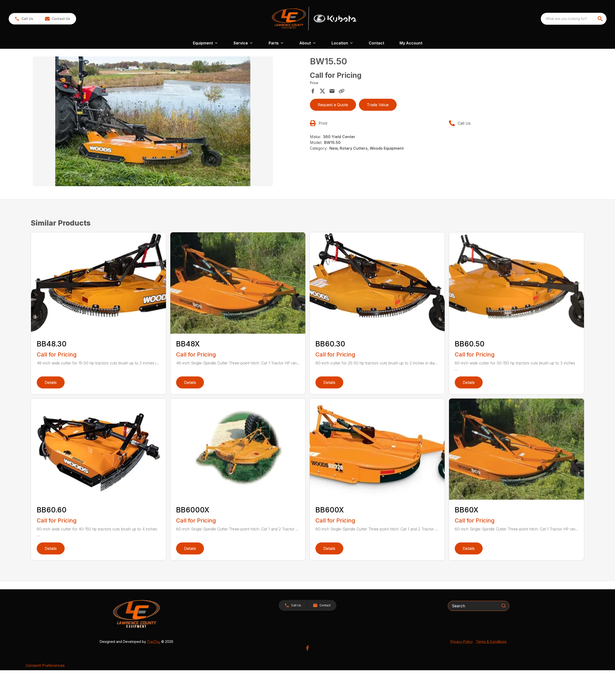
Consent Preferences (45, 665)
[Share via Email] (332, 91)
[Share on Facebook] (313, 91)
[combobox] (573, 19)
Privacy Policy (461, 641)
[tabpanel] (169, 122)
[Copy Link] (341, 91)
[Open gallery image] (153, 121)
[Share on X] (322, 91)
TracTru (153, 641)
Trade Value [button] (378, 104)
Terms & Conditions (491, 641)
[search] (600, 18)
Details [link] (51, 382)
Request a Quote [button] (333, 104)
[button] (24, 18)
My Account (411, 43)
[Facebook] (307, 648)
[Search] (503, 605)
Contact (376, 43)
